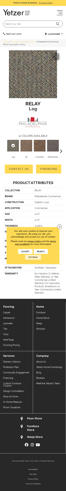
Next (61, 146)
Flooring (14, 42)
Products (31, 42)
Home (5, 42)
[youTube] (38, 445)
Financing (48, 168)
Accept (25, 251)
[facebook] (26, 445)
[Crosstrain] (39, 145)
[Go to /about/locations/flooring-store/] (33, 419)
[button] (58, 24)
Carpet (22, 42)
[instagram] (32, 445)
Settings (33, 257)
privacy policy (34, 241)
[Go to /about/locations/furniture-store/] (33, 428)
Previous (4, 146)
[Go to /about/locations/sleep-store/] (33, 437)
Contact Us (19, 168)
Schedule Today (46, 3)
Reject (41, 251)
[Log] (13, 145)
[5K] (26, 145)
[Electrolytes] (53, 145)
